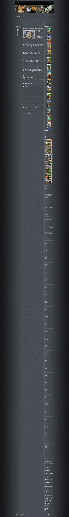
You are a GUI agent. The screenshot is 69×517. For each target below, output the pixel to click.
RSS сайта (47, 456)
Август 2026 (46, 237)
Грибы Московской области (48, 189)
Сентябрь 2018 (46, 347)
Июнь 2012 (46, 434)
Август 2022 (46, 293)
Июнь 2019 (46, 337)
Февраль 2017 (46, 369)
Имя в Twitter (25, 107)
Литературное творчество (47, 448)
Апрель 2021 (46, 311)
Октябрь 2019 (46, 332)
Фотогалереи (23, 16)
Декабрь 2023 (46, 274)
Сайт (24, 102)
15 (51, 133)
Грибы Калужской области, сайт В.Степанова (48, 188)
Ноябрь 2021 (46, 303)
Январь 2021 (46, 315)
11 (46, 133)
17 (45, 134)
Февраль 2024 (46, 272)
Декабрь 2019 (46, 330)
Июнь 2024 (46, 267)
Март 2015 (46, 396)
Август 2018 (46, 348)
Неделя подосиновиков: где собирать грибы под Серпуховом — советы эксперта (48, 496)
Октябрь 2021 (46, 304)
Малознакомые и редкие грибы (48, 449)
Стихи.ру (46, 199)
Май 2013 (46, 421)
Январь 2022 (46, 301)
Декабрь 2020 (46, 316)
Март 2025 (46, 257)
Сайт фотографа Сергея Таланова (48, 198)
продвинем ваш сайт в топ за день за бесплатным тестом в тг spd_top (48, 227)
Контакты (51, 233)
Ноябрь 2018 (46, 345)
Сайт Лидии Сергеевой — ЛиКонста (48, 195)
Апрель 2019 (46, 339)
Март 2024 (46, 271)
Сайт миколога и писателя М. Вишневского (48, 197)
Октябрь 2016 (46, 374)
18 (46, 134)
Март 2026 (46, 243)
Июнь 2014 (46, 406)
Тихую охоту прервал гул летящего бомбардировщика (28, 79)
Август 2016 (46, 376)
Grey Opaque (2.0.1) (19, 514)
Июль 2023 (46, 280)
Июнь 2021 (46, 309)
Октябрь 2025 (46, 249)
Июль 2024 (46, 266)
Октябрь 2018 (46, 346)
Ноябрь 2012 (46, 428)
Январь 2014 (46, 412)
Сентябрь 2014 (46, 403)
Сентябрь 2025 (46, 250)
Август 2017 (46, 362)
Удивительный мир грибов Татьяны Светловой (48, 201)
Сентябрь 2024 (46, 264)
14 (50, 133)
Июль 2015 (46, 391)
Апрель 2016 (46, 381)
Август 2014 (46, 404)
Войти (45, 438)
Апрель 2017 (46, 367)
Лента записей (46, 439)
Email (24, 99)
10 (45, 133)
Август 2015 (46, 390)
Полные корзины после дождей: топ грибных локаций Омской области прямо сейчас (48, 477)
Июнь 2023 (46, 281)
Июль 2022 (46, 294)
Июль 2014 (46, 405)
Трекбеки (18, 37)
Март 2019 (46, 340)
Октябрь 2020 (46, 318)
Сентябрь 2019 (46, 333)
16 (52, 133)
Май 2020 (46, 324)
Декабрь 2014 (46, 399)
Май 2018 (46, 352)
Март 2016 (46, 382)
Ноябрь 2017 (46, 359)
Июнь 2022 (46, 295)
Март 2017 (46, 368)
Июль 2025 (46, 252)
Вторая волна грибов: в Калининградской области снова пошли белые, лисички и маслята (49, 214)
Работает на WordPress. (51, 514)
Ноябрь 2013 (46, 414)
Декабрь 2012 (46, 427)
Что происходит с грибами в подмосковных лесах (48, 458)
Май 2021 (46, 310)
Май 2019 (46, 338)
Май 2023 (46, 282)
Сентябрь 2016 (46, 375)
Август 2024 (46, 265)
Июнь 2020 (46, 323)
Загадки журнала (46, 446)
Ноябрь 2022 (46, 289)
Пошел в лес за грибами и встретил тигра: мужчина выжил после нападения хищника (49, 216)
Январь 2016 (46, 384)
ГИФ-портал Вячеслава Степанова (48, 185)
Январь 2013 (46, 426)
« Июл (45, 137)
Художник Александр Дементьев (48, 207)
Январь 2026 (46, 245)
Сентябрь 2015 (46, 389)
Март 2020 (46, 326)
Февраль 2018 (46, 355)
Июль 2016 (46, 377)
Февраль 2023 (46, 286)
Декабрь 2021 (46, 302)
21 (50, 134)
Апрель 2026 (46, 242)
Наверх (53, 513)
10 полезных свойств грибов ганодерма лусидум (38, 79)
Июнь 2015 (46, 392)
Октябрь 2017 (46, 360)
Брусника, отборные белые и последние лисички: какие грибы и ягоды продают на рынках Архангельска (49, 229)
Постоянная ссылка (19, 38)
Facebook (36, 107)
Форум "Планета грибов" (47, 202)
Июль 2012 (46, 433)
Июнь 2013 (46, 420)
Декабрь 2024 (46, 260)
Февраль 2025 (46, 258)
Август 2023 (46, 279)
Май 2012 (46, 435)
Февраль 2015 (46, 397)
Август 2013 (46, 418)
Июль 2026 (46, 238)
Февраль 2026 (46, 244)
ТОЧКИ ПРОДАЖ (19, 16)
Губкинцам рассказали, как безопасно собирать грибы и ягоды (49, 221)
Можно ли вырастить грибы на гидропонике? (49, 225)
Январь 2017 (46, 370)
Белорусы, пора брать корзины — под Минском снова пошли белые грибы (49, 486)
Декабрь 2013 (46, 413)
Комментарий (25, 86)
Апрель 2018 (46, 353)
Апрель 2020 (46, 325)
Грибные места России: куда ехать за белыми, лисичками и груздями (48, 219)
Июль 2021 (46, 308)
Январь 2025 (46, 259)
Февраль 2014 (46, 411)
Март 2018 (46, 354)
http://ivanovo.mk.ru (25, 75)
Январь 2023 (46, 287)
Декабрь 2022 (46, 288)
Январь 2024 (46, 273)
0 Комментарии (18, 26)
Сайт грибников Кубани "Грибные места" (49, 194)
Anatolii (20, 23)
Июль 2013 (46, 419)
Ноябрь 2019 (46, 331)
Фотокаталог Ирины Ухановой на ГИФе (49, 206)
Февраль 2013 (46, 425)
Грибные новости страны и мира (29, 77)
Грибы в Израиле (46, 186)
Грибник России (20, 3)
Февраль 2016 (46, 383)
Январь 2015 (46, 398)
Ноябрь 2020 (46, 317)
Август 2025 (46, 251)
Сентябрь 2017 (46, 361)
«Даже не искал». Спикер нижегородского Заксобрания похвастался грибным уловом (48, 232)
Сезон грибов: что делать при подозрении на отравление (48, 466)
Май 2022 (46, 296)
